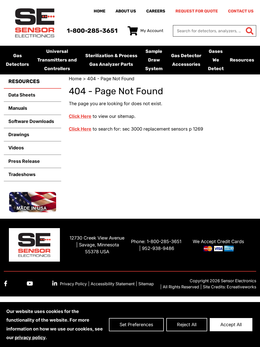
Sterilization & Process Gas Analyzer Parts (111, 60)
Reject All (187, 324)
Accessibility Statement (113, 283)
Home (99, 11)
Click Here (80, 116)
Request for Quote (196, 11)
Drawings (18, 134)
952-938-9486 (158, 248)
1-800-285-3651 (92, 30)
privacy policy (30, 337)
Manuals (17, 108)
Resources (242, 60)
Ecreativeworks (241, 286)
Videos (16, 147)
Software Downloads (31, 121)
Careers (155, 11)
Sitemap (146, 283)
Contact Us (241, 11)
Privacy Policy (73, 283)
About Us (126, 11)
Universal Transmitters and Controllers (57, 60)
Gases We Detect (216, 60)
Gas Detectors (17, 60)
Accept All (231, 324)
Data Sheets (21, 95)
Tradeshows (22, 174)
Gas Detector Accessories (186, 60)
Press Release (24, 161)
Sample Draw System (153, 60)
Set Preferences (136, 324)
